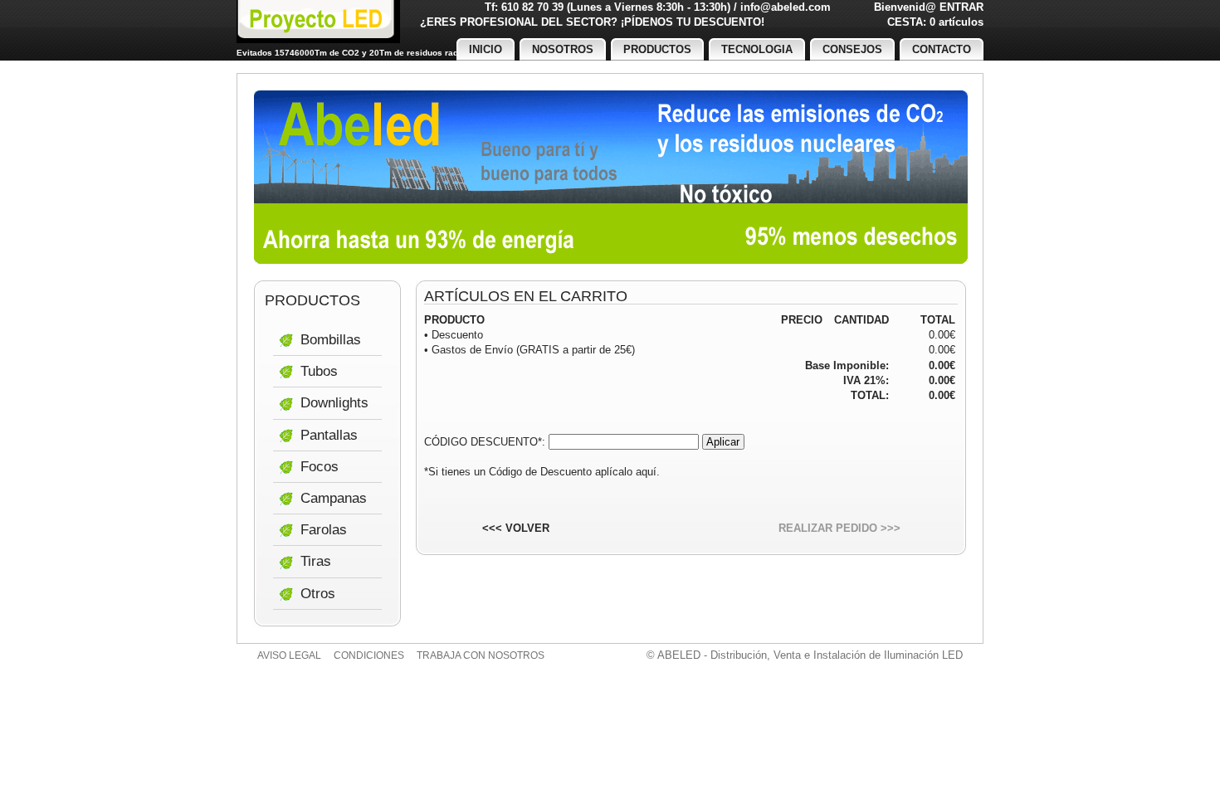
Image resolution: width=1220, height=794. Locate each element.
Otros (317, 594)
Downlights (334, 403)
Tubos (319, 371)
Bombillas (330, 340)
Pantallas (329, 435)
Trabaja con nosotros (480, 655)
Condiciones (369, 655)
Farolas (323, 530)
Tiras (315, 561)
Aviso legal (289, 655)
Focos (319, 467)
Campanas (333, 498)
